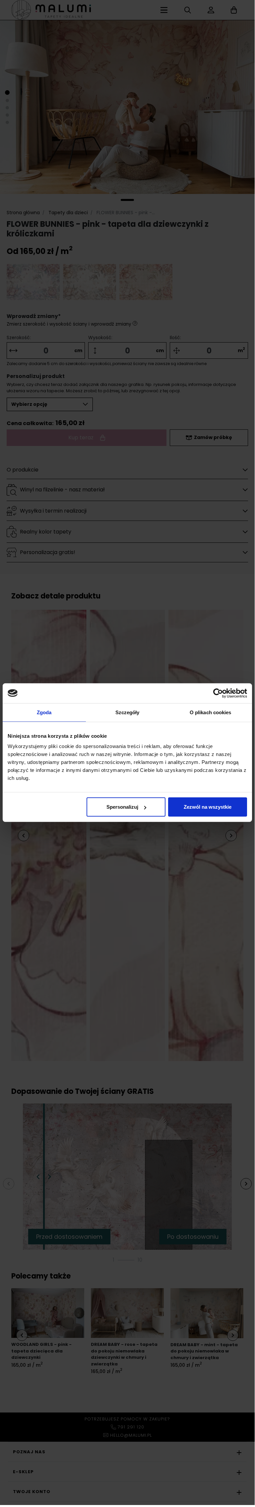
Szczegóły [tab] (127, 712)
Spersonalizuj (122, 807)
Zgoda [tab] (44, 712)
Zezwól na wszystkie (207, 807)
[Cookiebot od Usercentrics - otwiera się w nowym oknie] (218, 693)
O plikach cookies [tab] (210, 712)
